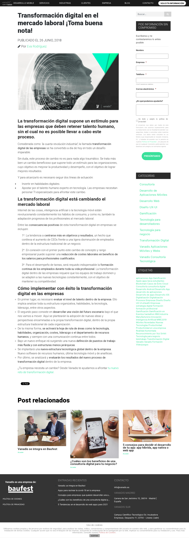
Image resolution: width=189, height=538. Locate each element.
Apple (139, 281)
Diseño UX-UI (148, 207)
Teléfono (141, 74)
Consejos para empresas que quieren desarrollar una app (84, 495)
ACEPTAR (94, 536)
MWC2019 (161, 319)
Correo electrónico (146, 89)
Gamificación (148, 213)
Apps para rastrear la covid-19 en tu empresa (79, 490)
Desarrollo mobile (23, 3)
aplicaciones (142, 278)
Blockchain (141, 283)
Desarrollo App (162, 289)
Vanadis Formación (153, 341)
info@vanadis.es (121, 487)
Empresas (155, 303)
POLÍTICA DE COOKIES (12, 499)
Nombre (140, 50)
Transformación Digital (154, 240)
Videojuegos (142, 344)
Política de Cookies (107, 532)
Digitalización (142, 297)
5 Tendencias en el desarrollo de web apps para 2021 (83, 504)
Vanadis (140, 341)
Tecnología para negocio (148, 336)
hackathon (149, 314)
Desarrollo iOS (162, 294)
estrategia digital (144, 306)
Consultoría (147, 184)
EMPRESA (106, 3)
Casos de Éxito (154, 283)
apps (144, 281)
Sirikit (163, 333)
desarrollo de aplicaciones (149, 292)
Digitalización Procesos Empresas (149, 299)
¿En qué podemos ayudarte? (149, 101)
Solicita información (172, 3)
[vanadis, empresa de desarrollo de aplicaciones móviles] (6, 3)
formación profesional (146, 308)
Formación (158, 306)
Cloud (165, 283)
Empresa (141, 62)
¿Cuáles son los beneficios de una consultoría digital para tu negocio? (84, 500)
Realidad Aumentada (146, 330)
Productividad (155, 325)
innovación (156, 317)
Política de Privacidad (149, 142)
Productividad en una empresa (151, 328)
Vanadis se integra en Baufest (71, 485)
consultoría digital (156, 286)
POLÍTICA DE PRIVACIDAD (13, 504)
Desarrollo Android (145, 289)
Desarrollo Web (149, 201)
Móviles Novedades (145, 322)
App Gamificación (157, 278)
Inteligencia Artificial (146, 319)
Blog (127, 3)
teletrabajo (141, 339)
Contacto (148, 3)
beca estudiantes (155, 281)
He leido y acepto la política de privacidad (153, 120)
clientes (85, 3)
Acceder (21, 452)
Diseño (159, 300)
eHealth (146, 303)
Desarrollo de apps (145, 294)
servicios (44, 3)
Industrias (65, 3)
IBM (157, 314)
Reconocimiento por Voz (148, 333)
